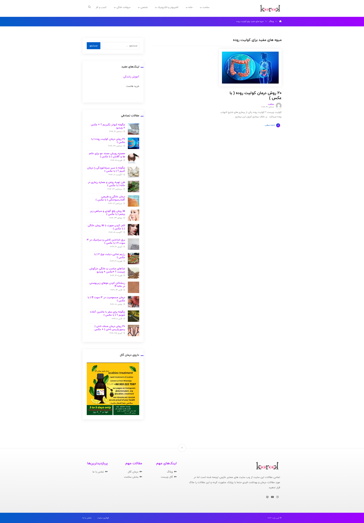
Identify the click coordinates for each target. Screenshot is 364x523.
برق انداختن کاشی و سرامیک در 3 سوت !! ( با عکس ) (106, 241)
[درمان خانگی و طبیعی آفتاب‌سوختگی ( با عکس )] (133, 201)
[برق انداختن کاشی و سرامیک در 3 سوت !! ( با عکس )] (133, 244)
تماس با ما (98, 472)
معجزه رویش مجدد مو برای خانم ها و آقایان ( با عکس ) (107, 155)
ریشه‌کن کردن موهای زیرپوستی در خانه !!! (107, 284)
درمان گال (133, 472)
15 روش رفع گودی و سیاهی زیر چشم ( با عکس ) (107, 212)
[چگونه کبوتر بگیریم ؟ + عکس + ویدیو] (133, 129)
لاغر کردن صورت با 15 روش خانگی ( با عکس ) (106, 227)
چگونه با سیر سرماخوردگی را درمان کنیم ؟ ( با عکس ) (106, 169)
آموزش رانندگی (131, 77)
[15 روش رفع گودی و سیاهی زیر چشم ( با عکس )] (133, 215)
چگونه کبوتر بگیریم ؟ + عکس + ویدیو (108, 126)
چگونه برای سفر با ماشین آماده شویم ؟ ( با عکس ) (107, 313)
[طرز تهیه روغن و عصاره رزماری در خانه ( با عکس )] (133, 186)
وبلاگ (170, 472)
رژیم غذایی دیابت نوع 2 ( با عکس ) (109, 256)
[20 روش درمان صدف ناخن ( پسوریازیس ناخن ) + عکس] (133, 330)
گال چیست (167, 477)
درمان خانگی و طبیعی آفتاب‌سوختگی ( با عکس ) (110, 198)
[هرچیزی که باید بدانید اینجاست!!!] (270, 8)
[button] (89, 7)
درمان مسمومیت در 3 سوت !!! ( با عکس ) (106, 299)
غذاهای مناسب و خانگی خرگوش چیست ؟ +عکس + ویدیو (107, 270)
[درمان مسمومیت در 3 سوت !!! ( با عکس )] (133, 301)
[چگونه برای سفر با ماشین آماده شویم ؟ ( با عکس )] (133, 316)
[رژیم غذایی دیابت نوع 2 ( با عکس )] (133, 258)
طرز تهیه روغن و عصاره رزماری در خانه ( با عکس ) (106, 184)
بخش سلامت (131, 477)
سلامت (271, 104)
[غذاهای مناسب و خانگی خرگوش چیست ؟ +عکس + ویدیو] (133, 273)
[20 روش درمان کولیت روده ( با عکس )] (133, 143)
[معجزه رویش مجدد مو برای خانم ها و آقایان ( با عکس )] (133, 157)
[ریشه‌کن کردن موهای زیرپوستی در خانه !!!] (133, 287)
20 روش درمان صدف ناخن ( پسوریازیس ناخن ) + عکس (110, 328)
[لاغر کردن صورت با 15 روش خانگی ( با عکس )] (133, 229)
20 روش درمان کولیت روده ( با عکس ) (108, 140)
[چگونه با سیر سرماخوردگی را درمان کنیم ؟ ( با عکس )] (133, 172)
